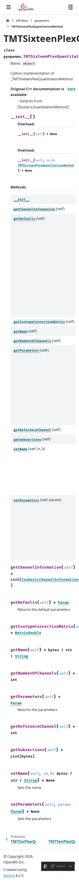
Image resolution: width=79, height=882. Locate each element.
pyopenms (41, 21)
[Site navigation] (9, 7)
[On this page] (70, 7)
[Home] (7, 20)
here (71, 89)
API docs (22, 21)
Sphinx (9, 875)
